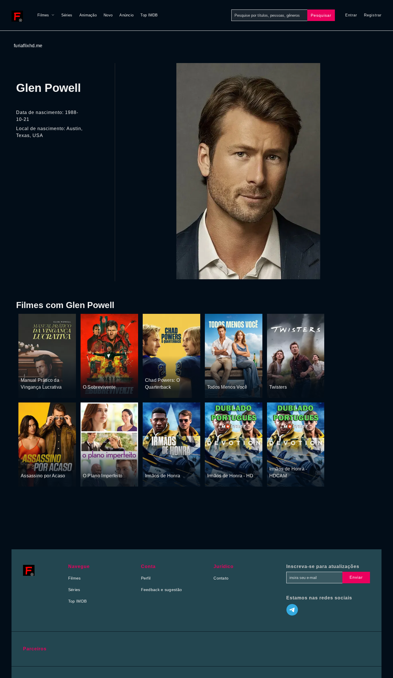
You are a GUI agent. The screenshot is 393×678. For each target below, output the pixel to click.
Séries (67, 15)
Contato (220, 578)
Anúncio (126, 15)
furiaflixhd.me (28, 45)
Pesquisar (321, 15)
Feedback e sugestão (161, 589)
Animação (88, 15)
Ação (108, 376)
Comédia (49, 369)
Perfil (146, 578)
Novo (108, 15)
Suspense (30, 369)
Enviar (356, 577)
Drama (276, 376)
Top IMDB (149, 15)
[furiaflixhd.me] (19, 15)
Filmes (43, 15)
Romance (235, 376)
